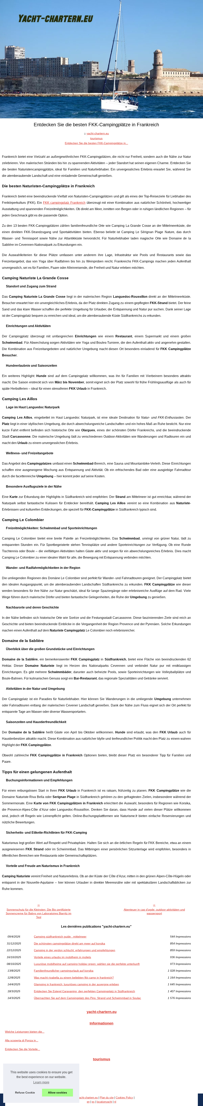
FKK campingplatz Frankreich (64, 202)
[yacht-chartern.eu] (101, 59)
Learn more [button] (41, 1082)
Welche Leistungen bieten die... (24, 1031)
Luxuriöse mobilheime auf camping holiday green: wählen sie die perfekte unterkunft (87, 963)
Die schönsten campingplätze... (24, 1076)
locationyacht (104, 1101)
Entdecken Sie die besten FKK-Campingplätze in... (96, 143)
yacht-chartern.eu (98, 133)
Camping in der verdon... (20, 1085)
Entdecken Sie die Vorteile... (22, 1049)
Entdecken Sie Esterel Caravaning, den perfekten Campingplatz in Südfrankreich (84, 991)
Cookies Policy (124, 1097)
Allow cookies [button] (57, 1092)
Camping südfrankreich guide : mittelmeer (60, 936)
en (88, 1101)
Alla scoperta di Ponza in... (21, 1040)
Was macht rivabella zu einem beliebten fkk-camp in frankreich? (74, 977)
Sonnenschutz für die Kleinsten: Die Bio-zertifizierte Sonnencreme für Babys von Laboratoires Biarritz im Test (38, 913)
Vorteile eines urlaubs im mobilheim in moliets (62, 957)
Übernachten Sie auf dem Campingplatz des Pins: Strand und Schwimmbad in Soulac (87, 998)
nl (115, 1101)
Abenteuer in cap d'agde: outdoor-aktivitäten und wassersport (154, 911)
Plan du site (107, 1097)
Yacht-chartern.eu (88, 1097)
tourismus (96, 138)
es (93, 1101)
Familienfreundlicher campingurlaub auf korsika (63, 970)
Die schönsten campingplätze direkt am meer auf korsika (69, 943)
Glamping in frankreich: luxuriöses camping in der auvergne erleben (76, 984)
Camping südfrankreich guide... (24, 1067)
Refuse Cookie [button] (25, 1092)
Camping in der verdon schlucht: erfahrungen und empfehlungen (74, 950)
